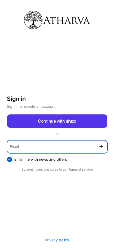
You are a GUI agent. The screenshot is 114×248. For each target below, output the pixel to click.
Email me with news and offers (40, 159)
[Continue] (101, 146)
